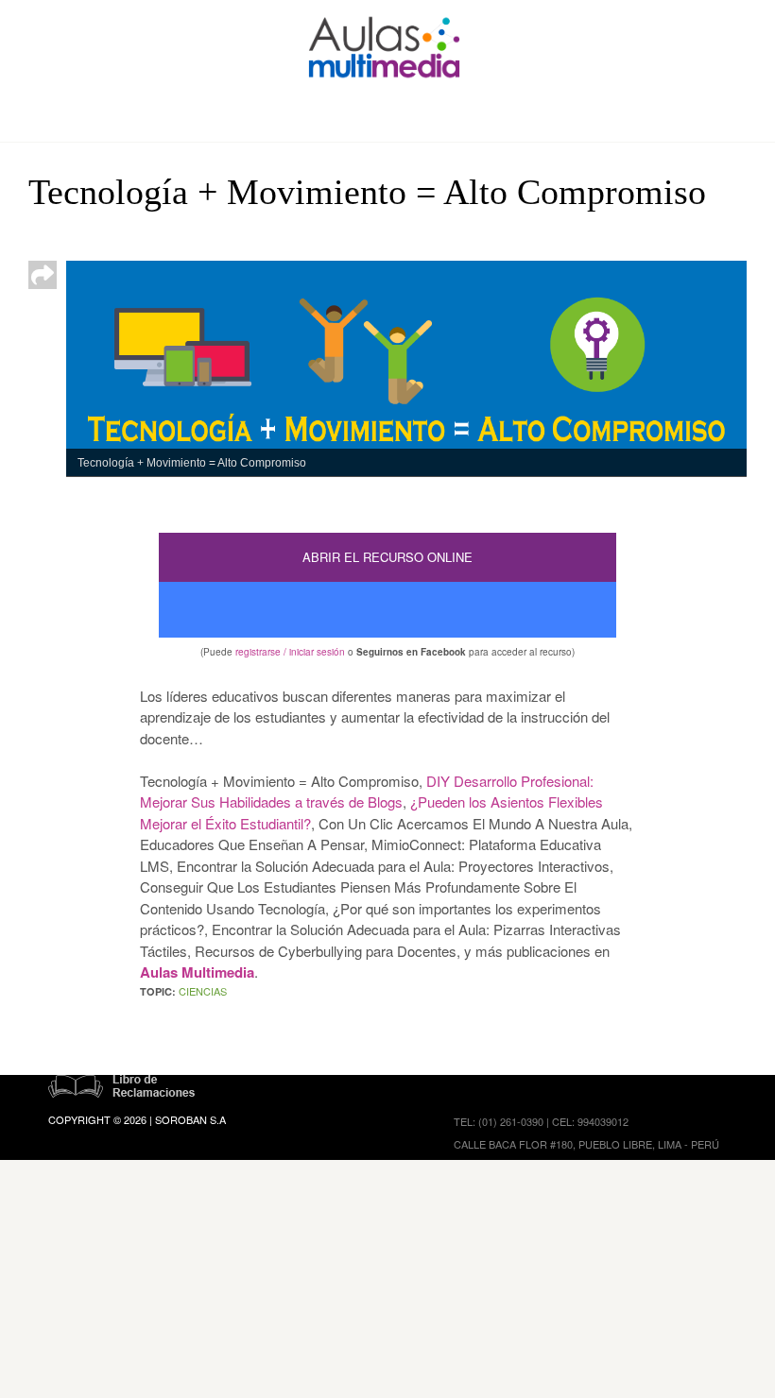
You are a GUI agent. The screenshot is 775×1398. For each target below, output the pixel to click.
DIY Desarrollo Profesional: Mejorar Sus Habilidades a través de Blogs (367, 791)
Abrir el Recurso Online (387, 557)
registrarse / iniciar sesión (290, 651)
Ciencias (203, 990)
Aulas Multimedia (197, 972)
